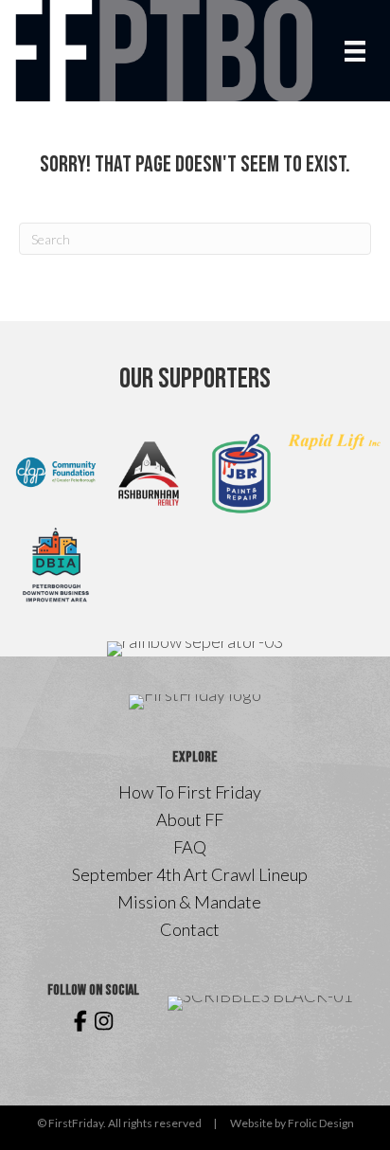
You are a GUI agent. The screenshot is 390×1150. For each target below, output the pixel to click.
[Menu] (355, 51)
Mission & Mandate (189, 901)
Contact (190, 929)
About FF (189, 819)
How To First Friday (189, 792)
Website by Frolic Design (292, 1123)
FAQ (189, 846)
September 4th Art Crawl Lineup (190, 874)
